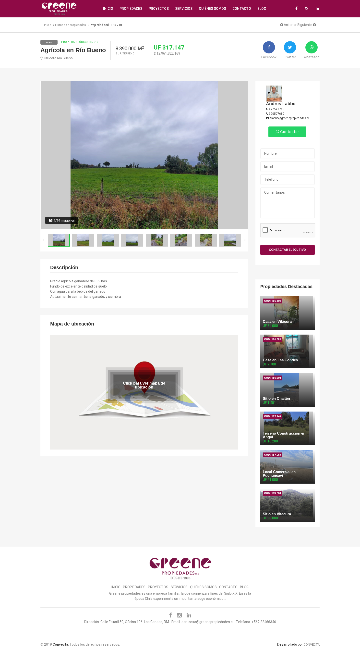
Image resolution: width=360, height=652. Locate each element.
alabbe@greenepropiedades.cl (289, 118)
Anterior (290, 25)
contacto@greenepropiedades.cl (207, 622)
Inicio (108, 9)
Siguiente (305, 25)
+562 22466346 (264, 622)
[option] (144, 155)
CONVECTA (312, 644)
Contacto (241, 9)
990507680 (276, 113)
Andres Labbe (280, 103)
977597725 (276, 109)
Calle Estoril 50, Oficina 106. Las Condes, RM (134, 622)
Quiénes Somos (212, 9)
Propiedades (131, 9)
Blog (261, 9)
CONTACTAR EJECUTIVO (287, 249)
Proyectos (159, 9)
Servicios (183, 9)
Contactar (289, 131)
